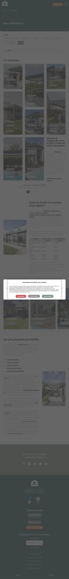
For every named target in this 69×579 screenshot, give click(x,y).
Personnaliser (34, 296)
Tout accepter (48, 296)
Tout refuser (20, 296)
